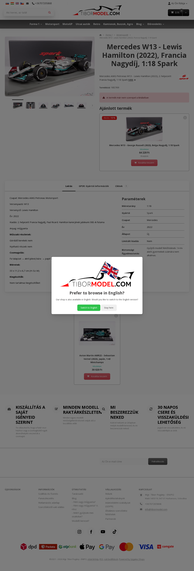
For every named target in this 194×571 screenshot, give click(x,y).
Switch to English (89, 307)
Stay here (108, 307)
